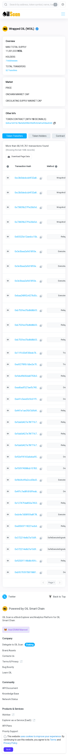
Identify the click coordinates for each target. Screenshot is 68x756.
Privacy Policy (10, 743)
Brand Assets (9, 650)
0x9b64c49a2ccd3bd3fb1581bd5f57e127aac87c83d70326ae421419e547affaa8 (26, 480)
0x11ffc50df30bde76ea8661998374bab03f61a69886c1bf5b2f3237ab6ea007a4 (26, 353)
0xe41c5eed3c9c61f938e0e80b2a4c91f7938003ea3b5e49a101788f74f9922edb (26, 399)
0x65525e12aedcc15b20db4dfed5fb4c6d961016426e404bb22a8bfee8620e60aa (26, 236)
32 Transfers (11, 70)
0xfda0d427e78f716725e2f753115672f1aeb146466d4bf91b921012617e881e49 (26, 422)
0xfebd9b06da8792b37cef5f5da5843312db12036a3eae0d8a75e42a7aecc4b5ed (26, 376)
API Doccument (10, 688)
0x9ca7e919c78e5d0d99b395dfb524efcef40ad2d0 (29, 123)
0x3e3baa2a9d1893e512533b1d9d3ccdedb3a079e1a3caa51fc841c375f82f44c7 (26, 251)
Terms (53, 739)
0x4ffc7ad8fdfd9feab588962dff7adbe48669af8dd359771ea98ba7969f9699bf (26, 491)
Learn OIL (7, 672)
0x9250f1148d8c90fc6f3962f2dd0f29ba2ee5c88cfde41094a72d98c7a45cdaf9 (26, 560)
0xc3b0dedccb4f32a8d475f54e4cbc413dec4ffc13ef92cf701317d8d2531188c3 (26, 178)
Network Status (10, 699)
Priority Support (10, 731)
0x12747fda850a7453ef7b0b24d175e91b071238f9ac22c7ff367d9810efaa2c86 (26, 503)
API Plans (7, 726)
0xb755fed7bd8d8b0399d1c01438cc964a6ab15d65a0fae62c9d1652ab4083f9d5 (26, 310)
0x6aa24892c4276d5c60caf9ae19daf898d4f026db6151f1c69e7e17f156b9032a (26, 295)
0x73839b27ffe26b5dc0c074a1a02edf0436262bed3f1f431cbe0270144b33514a (26, 207)
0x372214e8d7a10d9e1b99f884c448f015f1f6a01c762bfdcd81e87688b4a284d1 (26, 537)
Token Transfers (14, 136)
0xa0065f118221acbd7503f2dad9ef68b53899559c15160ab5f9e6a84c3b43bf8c (26, 526)
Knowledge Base (10, 693)
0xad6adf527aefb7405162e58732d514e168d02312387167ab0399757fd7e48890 (26, 387)
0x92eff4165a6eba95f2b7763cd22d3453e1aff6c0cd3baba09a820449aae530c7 (26, 457)
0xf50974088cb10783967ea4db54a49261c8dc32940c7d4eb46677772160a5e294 (26, 468)
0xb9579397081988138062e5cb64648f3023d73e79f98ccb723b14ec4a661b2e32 (26, 572)
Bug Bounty (8, 667)
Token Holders (39, 136)
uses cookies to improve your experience (40, 736)
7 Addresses (11, 60)
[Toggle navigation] (62, 14)
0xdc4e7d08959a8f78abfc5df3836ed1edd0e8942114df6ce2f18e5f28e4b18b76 (26, 514)
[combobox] (30, 4)
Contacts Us (8, 656)
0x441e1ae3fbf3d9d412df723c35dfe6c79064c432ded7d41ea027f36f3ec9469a (26, 410)
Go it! (8, 749)
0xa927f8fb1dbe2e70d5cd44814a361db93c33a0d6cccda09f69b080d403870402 (26, 364)
